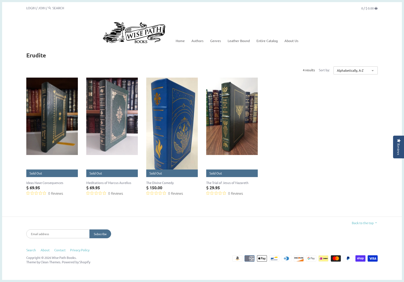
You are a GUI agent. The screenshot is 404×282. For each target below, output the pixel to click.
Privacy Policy (79, 250)
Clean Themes (50, 262)
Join (41, 8)
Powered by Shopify (76, 262)
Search (31, 250)
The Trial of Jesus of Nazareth (227, 183)
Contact (60, 250)
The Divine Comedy (160, 183)
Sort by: (324, 70)
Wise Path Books (64, 257)
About (45, 250)
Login (31, 8)
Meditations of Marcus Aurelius (108, 183)
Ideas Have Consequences (44, 183)
